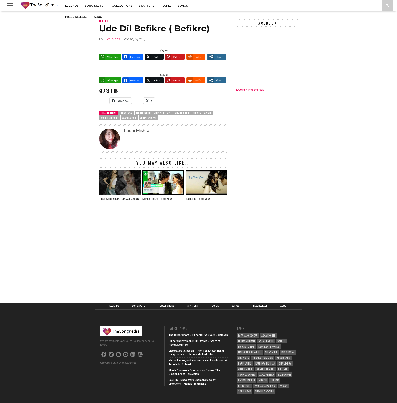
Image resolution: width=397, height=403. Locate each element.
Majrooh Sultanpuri (249, 352)
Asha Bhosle (268, 335)
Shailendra (285, 363)
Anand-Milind (245, 369)
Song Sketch (95, 5)
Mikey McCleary (162, 113)
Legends (72, 5)
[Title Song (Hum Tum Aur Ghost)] (120, 194)
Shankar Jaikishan (263, 358)
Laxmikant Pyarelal (269, 346)
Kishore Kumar (246, 346)
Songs (183, 5)
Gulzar (275, 380)
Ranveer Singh (182, 113)
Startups (146, 5)
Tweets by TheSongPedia (250, 89)
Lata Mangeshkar (247, 335)
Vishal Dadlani (148, 117)
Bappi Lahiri (244, 363)
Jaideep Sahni (143, 113)
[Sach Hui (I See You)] (206, 194)
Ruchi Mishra (112, 39)
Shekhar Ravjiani (202, 113)
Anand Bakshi (266, 341)
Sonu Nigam (244, 391)
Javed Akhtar (266, 374)
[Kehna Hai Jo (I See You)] (163, 194)
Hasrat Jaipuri (246, 380)
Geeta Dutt (244, 385)
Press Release (76, 16)
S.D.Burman (284, 374)
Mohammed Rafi (246, 341)
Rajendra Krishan (265, 363)
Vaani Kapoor (129, 117)
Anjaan (283, 385)
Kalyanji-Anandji (265, 369)
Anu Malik (243, 358)
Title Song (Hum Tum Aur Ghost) (119, 198)
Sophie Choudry (110, 117)
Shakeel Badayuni (264, 391)
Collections (122, 5)
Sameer (281, 341)
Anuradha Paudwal (265, 385)
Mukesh (263, 380)
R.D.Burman (287, 352)
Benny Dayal (126, 113)
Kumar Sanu (283, 358)
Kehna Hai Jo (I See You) (157, 198)
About (99, 16)
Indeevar (283, 369)
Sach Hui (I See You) (198, 198)
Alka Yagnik (271, 352)
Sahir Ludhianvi (247, 374)
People (165, 5)
